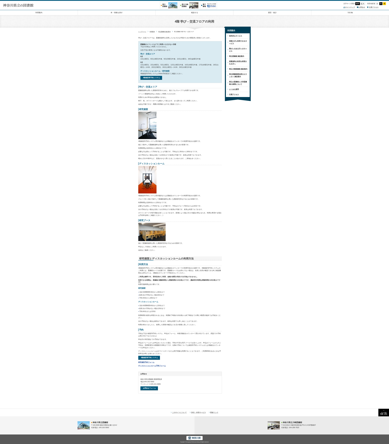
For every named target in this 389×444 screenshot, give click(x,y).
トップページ (142, 31)
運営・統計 (272, 13)
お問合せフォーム (149, 388)
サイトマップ (350, 7)
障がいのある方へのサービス (238, 50)
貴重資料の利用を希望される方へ (238, 62)
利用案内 (38, 13)
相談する (194, 13)
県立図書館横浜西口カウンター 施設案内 (238, 75)
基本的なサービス (235, 36)
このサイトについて (179, 412)
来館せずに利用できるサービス (238, 42)
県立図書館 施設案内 (164, 31)
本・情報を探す (117, 13)
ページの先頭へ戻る (383, 413)
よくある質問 (234, 89)
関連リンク (214, 412)
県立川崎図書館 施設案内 (238, 69)
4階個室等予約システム (151, 77)
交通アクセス (374, 7)
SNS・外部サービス (198, 412)
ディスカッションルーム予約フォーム (152, 366)
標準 (357, 3)
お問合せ (362, 7)
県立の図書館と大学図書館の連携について (238, 83)
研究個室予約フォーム (146, 362)
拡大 (362, 4)
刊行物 (350, 13)
